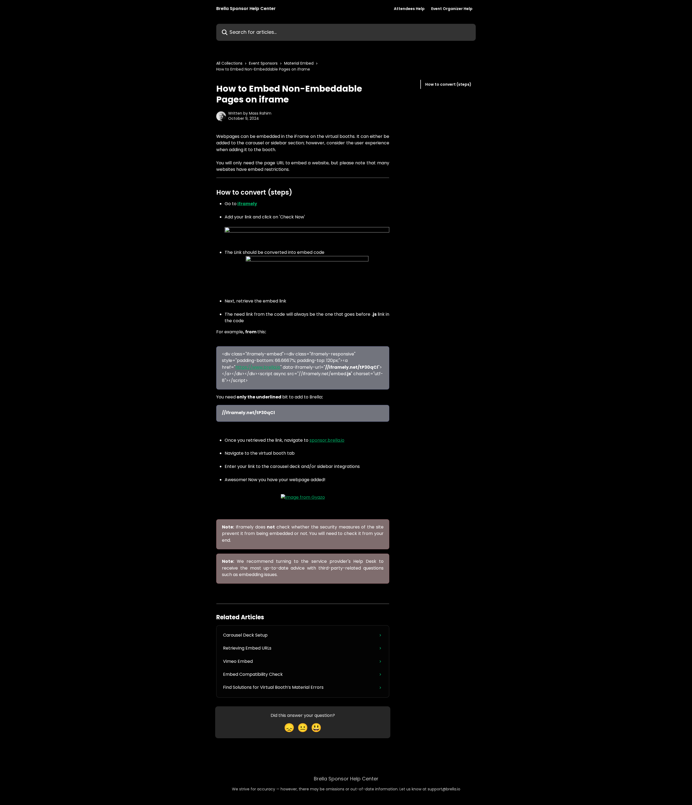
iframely (247, 204)
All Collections (229, 63)
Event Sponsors (263, 63)
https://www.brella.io (257, 367)
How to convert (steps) (448, 84)
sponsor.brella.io (327, 440)
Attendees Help (409, 9)
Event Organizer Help (452, 9)
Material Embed (299, 63)
